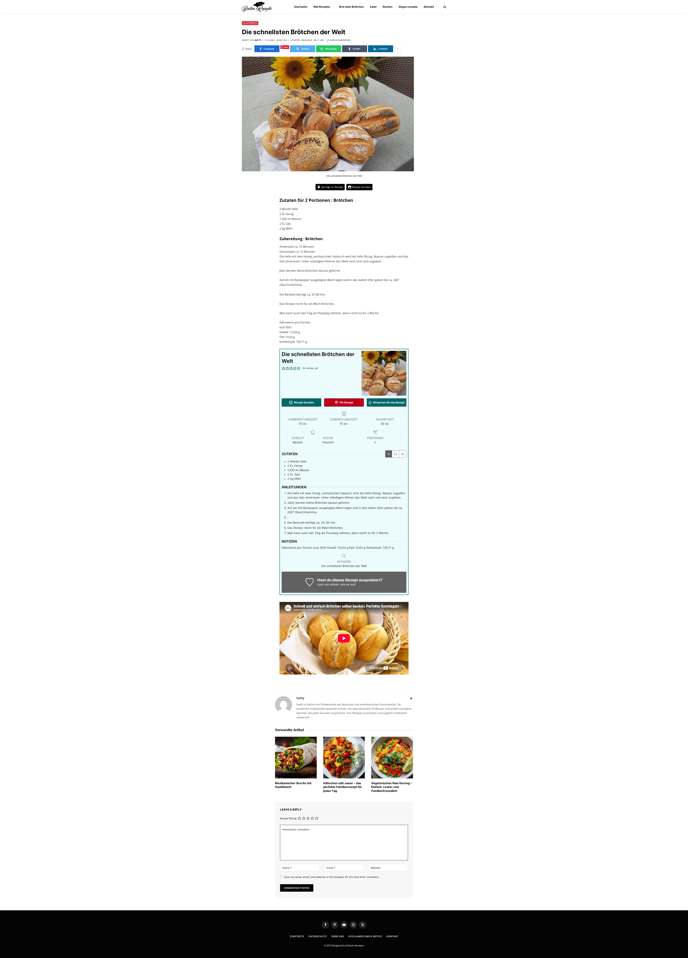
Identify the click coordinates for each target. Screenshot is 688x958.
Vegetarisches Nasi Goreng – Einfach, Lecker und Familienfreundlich (391, 787)
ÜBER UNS (337, 936)
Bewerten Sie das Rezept (389, 402)
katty (258, 40)
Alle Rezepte (321, 6)
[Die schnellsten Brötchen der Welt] (328, 170)
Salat (373, 6)
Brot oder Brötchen (351, 6)
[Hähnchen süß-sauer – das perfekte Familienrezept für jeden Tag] (344, 757)
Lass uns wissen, (328, 584)
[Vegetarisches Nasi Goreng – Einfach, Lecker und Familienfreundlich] (392, 757)
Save (286, 47)
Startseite (300, 6)
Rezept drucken (361, 187)
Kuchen (387, 6)
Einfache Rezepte (355, 945)
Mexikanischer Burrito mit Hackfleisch (293, 785)
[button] (283, 368)
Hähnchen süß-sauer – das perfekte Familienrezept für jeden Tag (342, 787)
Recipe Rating (288, 818)
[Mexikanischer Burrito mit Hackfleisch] (296, 757)
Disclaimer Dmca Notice (365, 936)
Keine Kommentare (340, 40)
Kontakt (429, 6)
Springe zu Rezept (332, 187)
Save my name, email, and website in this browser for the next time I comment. (331, 877)
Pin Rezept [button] (346, 402)
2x (395, 454)
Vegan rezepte (408, 6)
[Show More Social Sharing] (397, 48)
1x (388, 454)
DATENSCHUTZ (318, 936)
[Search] (444, 7)
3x (402, 454)
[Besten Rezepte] (257, 7)
